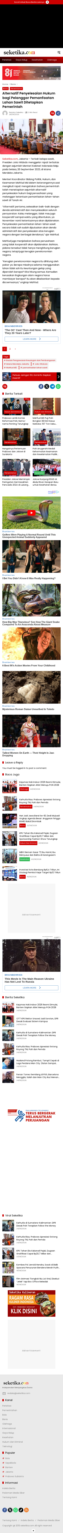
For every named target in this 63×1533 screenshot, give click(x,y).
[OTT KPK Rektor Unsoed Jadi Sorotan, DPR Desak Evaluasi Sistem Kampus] (8, 1021)
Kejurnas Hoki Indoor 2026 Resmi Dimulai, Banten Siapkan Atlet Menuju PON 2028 (40, 783)
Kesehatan (39, 473)
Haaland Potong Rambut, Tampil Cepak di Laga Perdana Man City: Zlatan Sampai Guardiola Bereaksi (37, 1062)
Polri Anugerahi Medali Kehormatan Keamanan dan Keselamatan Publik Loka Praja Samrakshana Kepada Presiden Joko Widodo (45, 451)
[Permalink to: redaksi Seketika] (5, 113)
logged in (20, 768)
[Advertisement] (31, 22)
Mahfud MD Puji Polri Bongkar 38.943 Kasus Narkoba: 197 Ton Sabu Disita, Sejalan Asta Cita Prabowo (45, 421)
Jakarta (9, 1471)
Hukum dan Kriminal (13, 412)
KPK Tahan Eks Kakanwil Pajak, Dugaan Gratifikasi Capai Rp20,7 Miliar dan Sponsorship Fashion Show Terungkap (38, 836)
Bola (4, 1414)
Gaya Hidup (8, 1432)
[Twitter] (46, 386)
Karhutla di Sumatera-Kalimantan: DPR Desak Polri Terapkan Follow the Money (36, 1034)
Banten (9, 1467)
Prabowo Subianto (14, 1476)
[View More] (31, 1383)
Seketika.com (10, 159)
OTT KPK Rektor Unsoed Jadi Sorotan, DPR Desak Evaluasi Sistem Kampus (37, 1020)
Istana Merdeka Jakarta (17, 364)
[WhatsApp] (58, 386)
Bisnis (5, 88)
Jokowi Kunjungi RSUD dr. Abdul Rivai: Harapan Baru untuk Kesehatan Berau (45, 482)
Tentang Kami (9, 1497)
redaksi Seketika (16, 112)
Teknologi (7, 1446)
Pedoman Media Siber (13, 1492)
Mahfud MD (11, 367)
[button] (59, 52)
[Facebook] (41, 386)
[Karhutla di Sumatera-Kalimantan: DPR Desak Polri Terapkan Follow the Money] (8, 1035)
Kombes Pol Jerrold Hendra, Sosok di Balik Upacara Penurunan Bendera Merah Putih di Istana (37, 1266)
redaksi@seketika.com (18, 1393)
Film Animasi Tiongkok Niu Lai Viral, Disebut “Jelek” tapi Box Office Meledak (37, 1280)
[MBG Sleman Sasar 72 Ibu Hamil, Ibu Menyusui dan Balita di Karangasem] (9, 856)
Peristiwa (6, 1405)
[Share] (58, 113)
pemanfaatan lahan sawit (35, 367)
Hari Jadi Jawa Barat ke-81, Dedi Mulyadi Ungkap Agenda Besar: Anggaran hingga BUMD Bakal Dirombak (39, 818)
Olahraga (24, 789)
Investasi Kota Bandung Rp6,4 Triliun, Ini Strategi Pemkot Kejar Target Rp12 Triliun (39, 871)
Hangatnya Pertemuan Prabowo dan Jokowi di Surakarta (14, 451)
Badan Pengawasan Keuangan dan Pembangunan (30, 360)
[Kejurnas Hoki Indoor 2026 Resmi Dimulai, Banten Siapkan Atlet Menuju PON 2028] (9, 786)
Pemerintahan (16, 88)
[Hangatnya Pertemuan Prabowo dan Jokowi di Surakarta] (16, 437)
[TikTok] (21, 1510)
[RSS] (26, 1510)
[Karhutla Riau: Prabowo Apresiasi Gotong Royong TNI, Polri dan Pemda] (9, 803)
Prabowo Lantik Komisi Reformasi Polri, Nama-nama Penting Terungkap (15, 421)
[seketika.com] (19, 52)
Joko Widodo (41, 364)
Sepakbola (10, 1462)
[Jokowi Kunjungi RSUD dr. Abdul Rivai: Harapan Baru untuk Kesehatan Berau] (47, 467)
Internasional (9, 1428)
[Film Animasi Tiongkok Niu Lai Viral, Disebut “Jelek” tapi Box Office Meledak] (8, 1281)
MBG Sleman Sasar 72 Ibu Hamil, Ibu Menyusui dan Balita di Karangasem (37, 854)
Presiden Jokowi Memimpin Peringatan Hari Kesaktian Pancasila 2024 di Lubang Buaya (16, 482)
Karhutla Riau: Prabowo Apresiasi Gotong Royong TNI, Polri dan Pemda (39, 801)
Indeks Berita (8, 1488)
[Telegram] (52, 386)
